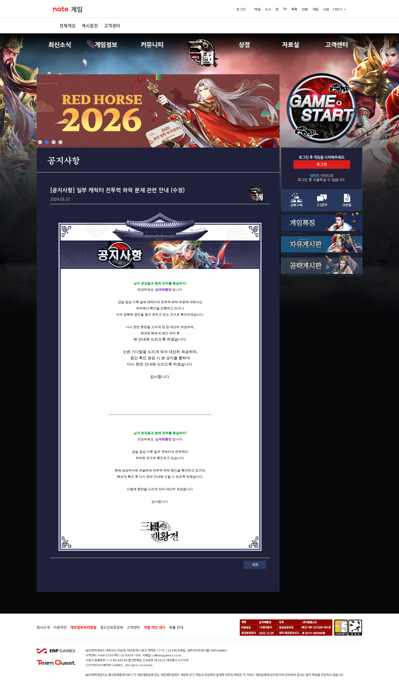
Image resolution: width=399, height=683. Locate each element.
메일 (257, 9)
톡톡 (294, 9)
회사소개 (43, 627)
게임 (76, 9)
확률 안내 (176, 627)
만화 (305, 9)
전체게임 (67, 25)
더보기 (338, 9)
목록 (255, 565)
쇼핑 (326, 9)
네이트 (60, 9)
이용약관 (59, 627)
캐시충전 (90, 25)
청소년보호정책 (111, 627)
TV (285, 9)
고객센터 (112, 25)
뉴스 (268, 9)
